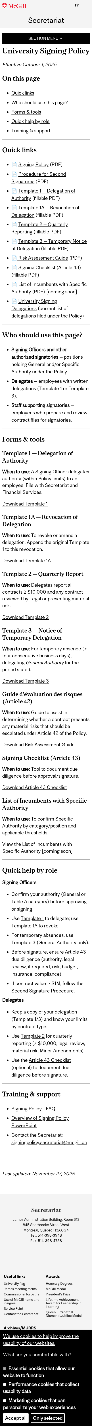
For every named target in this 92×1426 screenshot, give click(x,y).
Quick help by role (30, 121)
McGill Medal (56, 1289)
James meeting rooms (20, 1289)
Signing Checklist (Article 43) (49, 267)
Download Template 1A (26, 560)
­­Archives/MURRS (20, 1328)
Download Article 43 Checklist (34, 787)
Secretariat (46, 20)
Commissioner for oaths (21, 1294)
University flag (14, 1283)
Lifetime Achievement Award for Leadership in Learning (64, 1303)
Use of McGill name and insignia (22, 1301)
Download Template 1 (25, 504)
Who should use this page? (39, 102)
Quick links (22, 93)
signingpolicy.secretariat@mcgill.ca (49, 1142)
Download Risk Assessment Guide (38, 744)
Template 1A (24, 926)
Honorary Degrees (59, 1283)
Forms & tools (26, 112)
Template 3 (23, 942)
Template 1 (32, 918)
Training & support (30, 130)
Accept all (16, 1418)
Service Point (13, 1308)
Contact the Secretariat (21, 1314)
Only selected (48, 1418)
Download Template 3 (25, 681)
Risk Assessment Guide (42, 258)
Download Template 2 (25, 617)
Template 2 (33, 1036)
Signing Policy (33, 164)
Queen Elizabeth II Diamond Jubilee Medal (64, 1314)
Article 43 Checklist (50, 1060)
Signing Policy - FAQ (33, 1108)
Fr (77, 5)
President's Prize (58, 1294)
